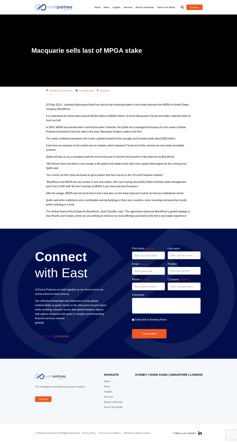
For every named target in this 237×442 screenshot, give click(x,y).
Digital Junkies (143, 433)
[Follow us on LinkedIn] (200, 433)
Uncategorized (86, 90)
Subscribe (62, 336)
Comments (138, 295)
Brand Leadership (145, 7)
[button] (182, 7)
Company (178, 279)
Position (172, 264)
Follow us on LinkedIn (184, 433)
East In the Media (166, 7)
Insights (116, 7)
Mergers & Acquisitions (61, 90)
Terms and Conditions (110, 433)
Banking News (44, 336)
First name (143, 248)
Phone (141, 279)
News (106, 7)
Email (140, 264)
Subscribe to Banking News (151, 319)
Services (128, 7)
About (97, 7)
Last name (174, 248)
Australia (104, 90)
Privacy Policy (89, 433)
